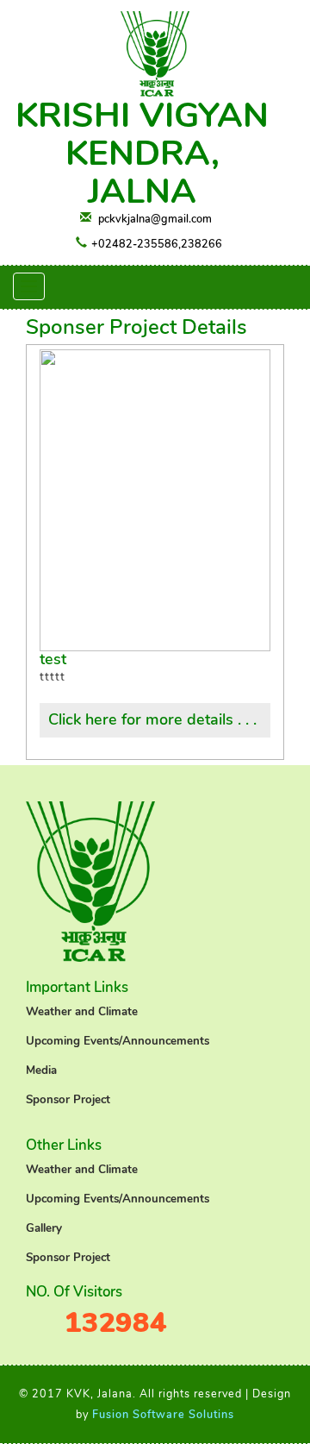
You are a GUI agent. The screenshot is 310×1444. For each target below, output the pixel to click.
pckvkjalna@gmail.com (155, 218)
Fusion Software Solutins (163, 1414)
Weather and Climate (82, 1012)
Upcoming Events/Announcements (117, 1041)
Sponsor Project (68, 1100)
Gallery (44, 1228)
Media (41, 1070)
